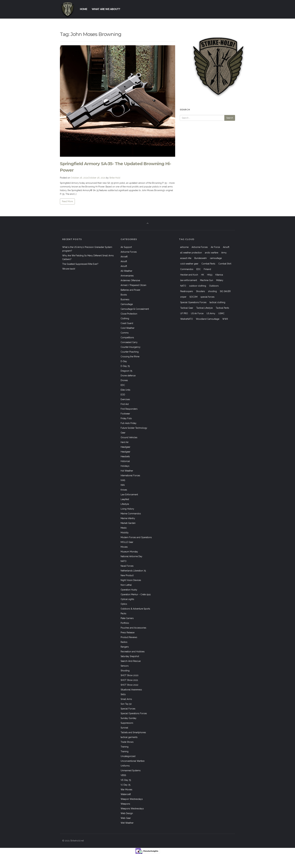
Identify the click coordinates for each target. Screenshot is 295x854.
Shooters (200, 291)
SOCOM (193, 297)
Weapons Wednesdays (132, 808)
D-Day (124, 361)
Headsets (125, 456)
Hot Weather (127, 471)
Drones (124, 380)
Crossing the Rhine (130, 356)
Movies (124, 547)
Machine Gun (206, 280)
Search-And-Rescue (131, 661)
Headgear (125, 447)
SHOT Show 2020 (129, 675)
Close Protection (129, 313)
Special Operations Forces (134, 713)
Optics (124, 604)
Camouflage (127, 304)
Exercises (125, 399)
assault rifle (185, 258)
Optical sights (127, 599)
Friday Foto (126, 418)
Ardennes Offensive (130, 280)
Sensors (125, 666)
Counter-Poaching (130, 352)
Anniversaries (127, 275)
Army (224, 252)
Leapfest (125, 499)
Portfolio (125, 623)
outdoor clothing (197, 286)
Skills (123, 694)
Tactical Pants (222, 308)
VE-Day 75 (126, 780)
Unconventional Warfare (132, 761)
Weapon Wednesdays (132, 799)
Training (124, 746)
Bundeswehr (200, 258)
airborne (184, 247)
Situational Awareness (131, 689)
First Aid (125, 404)
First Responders (129, 409)
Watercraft (126, 794)
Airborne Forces (129, 252)
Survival (124, 727)
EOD (123, 394)
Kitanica (219, 275)
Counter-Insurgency (130, 347)
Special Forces (128, 708)
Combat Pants (208, 263)
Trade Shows (127, 742)
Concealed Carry (129, 342)
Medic (124, 528)
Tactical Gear (186, 308)
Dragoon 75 (126, 371)
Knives (124, 490)
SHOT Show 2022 (129, 685)
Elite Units (125, 390)
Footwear (125, 413)
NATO (123, 561)
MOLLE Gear (127, 542)
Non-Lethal (126, 585)
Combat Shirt (224, 263)
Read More (67, 201)
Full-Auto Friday (128, 423)
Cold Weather (127, 328)
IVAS (123, 480)
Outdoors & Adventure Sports (135, 609)
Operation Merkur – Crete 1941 (136, 594)
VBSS (123, 775)
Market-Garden (128, 523)
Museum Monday (129, 551)
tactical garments (129, 737)
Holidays (125, 466)
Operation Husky (129, 589)
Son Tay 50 (126, 704)
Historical (125, 461)
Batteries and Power (130, 290)
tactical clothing (217, 302)
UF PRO (184, 313)
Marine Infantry (128, 518)
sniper (183, 297)
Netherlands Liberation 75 (133, 570)
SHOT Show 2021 (129, 680)
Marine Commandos (131, 513)
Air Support (126, 247)
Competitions (127, 337)
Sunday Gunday (128, 718)
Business (125, 299)
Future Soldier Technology (134, 428)
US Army (210, 313)
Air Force (215, 247)
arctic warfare (211, 252)
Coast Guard (127, 323)
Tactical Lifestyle (204, 308)
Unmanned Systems (131, 770)
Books (124, 294)
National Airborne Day (131, 556)
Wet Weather (127, 823)
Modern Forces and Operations (136, 537)
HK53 (209, 275)
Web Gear (126, 818)
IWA (123, 485)
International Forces (130, 475)
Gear (123, 432)
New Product (127, 575)
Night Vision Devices (131, 580)
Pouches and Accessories (133, 628)
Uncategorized (128, 756)
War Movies (126, 789)
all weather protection (191, 252)
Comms (125, 333)
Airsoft (124, 261)
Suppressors (127, 723)
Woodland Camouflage (207, 319)
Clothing (125, 318)
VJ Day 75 (125, 785)
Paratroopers (186, 291)
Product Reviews (129, 637)
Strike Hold (114, 178)
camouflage (216, 258)
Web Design (127, 813)
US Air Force (197, 313)
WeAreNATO (186, 319)
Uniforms (125, 766)
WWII (225, 319)
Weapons (125, 804)
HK (202, 275)
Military (219, 280)
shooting (212, 291)
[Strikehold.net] (68, 9)
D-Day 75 (125, 366)
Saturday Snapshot (130, 656)
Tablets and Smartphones (133, 732)
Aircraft (124, 256)
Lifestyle (125, 504)
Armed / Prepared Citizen (133, 285)
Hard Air (125, 442)
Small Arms (126, 699)
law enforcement (188, 280)
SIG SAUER (225, 291)
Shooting (125, 670)
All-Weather (126, 271)
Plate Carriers (127, 618)
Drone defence (128, 375)
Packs (123, 613)
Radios (124, 642)
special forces (207, 297)
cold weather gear (189, 263)
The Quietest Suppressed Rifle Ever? (80, 264)
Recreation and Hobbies (133, 651)
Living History (127, 509)
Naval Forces (127, 566)
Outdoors (214, 286)
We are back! (68, 269)
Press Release (127, 632)
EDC (123, 385)
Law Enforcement (129, 494)
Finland (207, 269)
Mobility (125, 532)
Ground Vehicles (129, 437)
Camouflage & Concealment (135, 309)
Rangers (125, 647)
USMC (221, 313)
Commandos (186, 269)
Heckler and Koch (189, 275)
